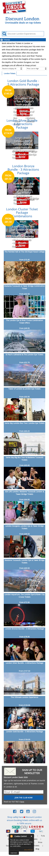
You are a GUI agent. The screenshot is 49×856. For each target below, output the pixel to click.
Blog (37, 849)
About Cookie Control (11, 836)
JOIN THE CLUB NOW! (24, 797)
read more (14, 853)
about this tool (28, 849)
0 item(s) (7, 40)
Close (31, 836)
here (22, 801)
